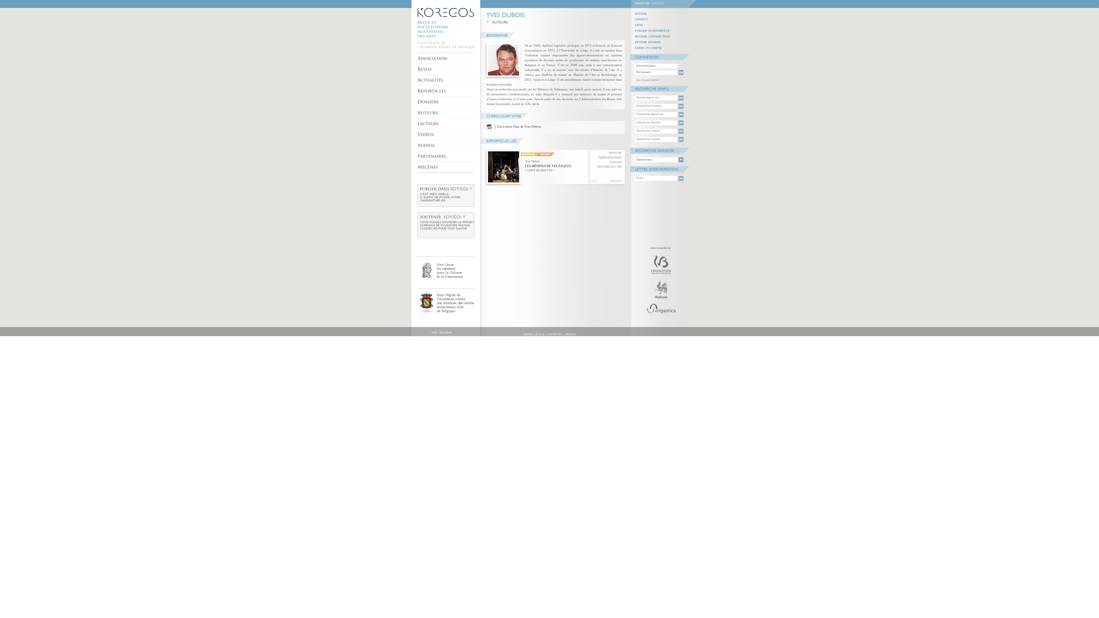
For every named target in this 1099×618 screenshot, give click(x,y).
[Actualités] (431, 80)
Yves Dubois (532, 161)
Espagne (616, 162)
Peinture (615, 153)
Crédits (570, 334)
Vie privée (554, 334)
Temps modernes (610, 157)
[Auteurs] (428, 112)
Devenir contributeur (652, 36)
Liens (639, 25)
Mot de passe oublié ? (648, 80)
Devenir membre (648, 42)
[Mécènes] (428, 167)
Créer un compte (648, 47)
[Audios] (426, 145)
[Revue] (425, 69)
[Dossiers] (428, 102)
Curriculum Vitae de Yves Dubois (519, 126)
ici (443, 200)
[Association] (433, 58)
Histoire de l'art (609, 166)
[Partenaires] (432, 156)
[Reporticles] (432, 91)
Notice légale (534, 334)
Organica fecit (428, 337)
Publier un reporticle (652, 30)
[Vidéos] (426, 134)
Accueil (641, 13)
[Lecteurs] (428, 123)
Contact (641, 19)
